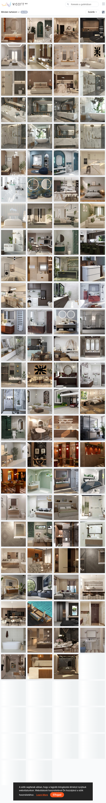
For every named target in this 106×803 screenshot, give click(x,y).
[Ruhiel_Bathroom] (39, 30)
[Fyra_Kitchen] (13, 613)
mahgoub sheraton (42, 279)
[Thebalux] (13, 587)
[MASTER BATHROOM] (39, 268)
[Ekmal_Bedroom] (66, 666)
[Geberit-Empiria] (92, 295)
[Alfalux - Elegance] (66, 268)
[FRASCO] (39, 189)
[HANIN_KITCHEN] (66, 189)
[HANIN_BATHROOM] (66, 242)
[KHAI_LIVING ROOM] (92, 215)
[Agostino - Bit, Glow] (39, 640)
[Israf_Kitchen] (66, 428)
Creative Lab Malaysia (17, 40)
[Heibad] (66, 322)
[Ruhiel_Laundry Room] (13, 268)
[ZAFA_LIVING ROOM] (66, 587)
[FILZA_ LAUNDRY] (66, 295)
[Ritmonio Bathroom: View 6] (66, 136)
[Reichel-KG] (13, 348)
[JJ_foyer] (66, 560)
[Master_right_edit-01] (66, 534)
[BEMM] (13, 322)
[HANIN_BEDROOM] (66, 348)
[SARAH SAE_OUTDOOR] (39, 613)
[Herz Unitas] (92, 428)
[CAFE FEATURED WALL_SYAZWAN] (92, 454)
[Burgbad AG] (39, 322)
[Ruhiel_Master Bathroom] (13, 375)
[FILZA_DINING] (92, 242)
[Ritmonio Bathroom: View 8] (92, 83)
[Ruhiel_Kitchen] (92, 30)
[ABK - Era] (66, 56)
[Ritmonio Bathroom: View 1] (13, 136)
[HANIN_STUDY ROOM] (39, 242)
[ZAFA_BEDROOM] (66, 613)
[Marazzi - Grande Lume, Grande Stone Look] (39, 56)
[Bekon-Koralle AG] (66, 481)
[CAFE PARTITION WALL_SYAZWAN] (66, 454)
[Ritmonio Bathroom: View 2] (92, 109)
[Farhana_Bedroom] (92, 481)
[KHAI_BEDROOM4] (66, 507)
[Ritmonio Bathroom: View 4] (13, 109)
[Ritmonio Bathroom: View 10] (92, 136)
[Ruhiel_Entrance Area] (39, 454)
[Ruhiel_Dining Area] (66, 640)
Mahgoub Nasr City (16, 544)
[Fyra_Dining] (92, 587)
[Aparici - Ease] (13, 454)
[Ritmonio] (13, 242)
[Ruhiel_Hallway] (13, 666)
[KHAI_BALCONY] (39, 215)
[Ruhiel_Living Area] (66, 30)
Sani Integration (94, 93)
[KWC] (13, 189)
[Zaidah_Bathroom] (13, 30)
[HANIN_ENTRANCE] (13, 162)
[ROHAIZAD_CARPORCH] (66, 401)
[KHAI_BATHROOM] (13, 428)
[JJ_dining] (39, 560)
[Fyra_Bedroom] (13, 215)
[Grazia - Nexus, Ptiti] (92, 640)
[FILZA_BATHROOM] (66, 375)
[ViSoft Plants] (39, 587)
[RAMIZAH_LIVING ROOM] (39, 401)
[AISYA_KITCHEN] (13, 295)
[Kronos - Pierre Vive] (13, 640)
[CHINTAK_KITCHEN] (39, 666)
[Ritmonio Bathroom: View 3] (66, 109)
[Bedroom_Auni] (92, 189)
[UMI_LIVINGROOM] (13, 56)
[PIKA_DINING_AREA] (39, 428)
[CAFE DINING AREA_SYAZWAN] (13, 481)
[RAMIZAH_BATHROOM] (66, 162)
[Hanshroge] (92, 268)
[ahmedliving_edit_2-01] (92, 560)
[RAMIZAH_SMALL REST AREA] (39, 162)
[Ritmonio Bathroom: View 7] (39, 136)
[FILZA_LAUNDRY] (39, 295)
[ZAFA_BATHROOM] (92, 613)
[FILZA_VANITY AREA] (92, 348)
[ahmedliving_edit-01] (13, 534)
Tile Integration (40, 66)
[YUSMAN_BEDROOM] (92, 401)
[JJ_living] (92, 56)
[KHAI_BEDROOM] (66, 215)
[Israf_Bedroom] (39, 83)
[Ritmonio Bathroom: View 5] (39, 109)
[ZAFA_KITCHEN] (92, 162)
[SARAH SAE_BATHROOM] (13, 507)
